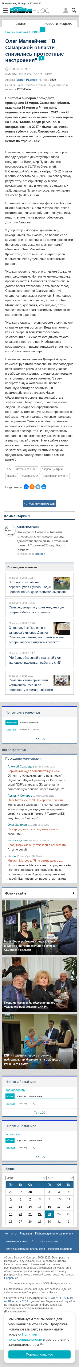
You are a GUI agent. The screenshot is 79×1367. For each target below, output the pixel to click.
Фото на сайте (15, 893)
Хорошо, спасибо (39, 1354)
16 (49, 1206)
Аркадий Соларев (28, 526)
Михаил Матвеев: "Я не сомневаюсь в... (35, 860)
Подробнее (11, 1278)
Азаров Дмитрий (52, 469)
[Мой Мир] (43, 486)
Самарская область (55, 475)
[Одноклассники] (32, 486)
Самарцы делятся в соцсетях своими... (35, 829)
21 (30, 1214)
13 (20, 1206)
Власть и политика (16, 32)
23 (49, 1214)
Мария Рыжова (26, 79)
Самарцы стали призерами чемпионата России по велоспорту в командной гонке (31, 684)
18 (68, 1206)
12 (10, 1206)
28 (30, 1191)
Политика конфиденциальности (25, 1248)
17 (59, 1206)
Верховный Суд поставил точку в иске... (35, 771)
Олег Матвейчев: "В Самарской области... (36, 800)
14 (30, 1206)
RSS (33, 1241)
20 (20, 1214)
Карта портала (49, 1241)
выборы (11, 475)
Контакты (10, 1233)
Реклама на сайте (16, 1241)
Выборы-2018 (29, 475)
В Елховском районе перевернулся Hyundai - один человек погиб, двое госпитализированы (38, 587)
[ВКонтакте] (26, 486)
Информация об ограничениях (54, 1233)
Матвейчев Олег (26, 469)
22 (40, 1214)
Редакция (26, 1233)
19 (10, 1214)
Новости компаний (60, 1248)
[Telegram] (37, 486)
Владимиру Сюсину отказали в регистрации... (39, 844)
